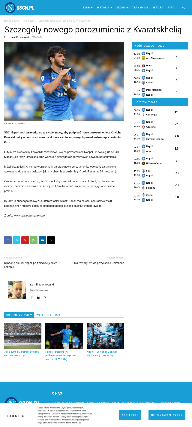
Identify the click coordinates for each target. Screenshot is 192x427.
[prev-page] (6, 363)
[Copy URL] (51, 240)
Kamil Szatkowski (20, 37)
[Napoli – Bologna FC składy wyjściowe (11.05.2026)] (105, 336)
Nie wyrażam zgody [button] (167, 415)
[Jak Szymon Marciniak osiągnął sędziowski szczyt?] (22, 336)
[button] (183, 8)
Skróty (158, 7)
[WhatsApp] (34, 240)
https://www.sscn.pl (39, 289)
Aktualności (29, 20)
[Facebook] (8, 240)
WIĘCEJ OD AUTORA (48, 315)
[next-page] (12, 363)
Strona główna (11, 20)
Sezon (120, 7)
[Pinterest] (25, 240)
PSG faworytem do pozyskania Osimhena (98, 263)
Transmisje (140, 7)
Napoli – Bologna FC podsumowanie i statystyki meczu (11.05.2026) (60, 355)
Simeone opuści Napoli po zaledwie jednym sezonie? (30, 265)
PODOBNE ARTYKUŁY (19, 315)
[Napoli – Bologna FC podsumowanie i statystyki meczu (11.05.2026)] (64, 336)
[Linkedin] (42, 240)
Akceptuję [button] (130, 415)
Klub (86, 7)
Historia (103, 7)
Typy (170, 7)
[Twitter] (16, 240)
